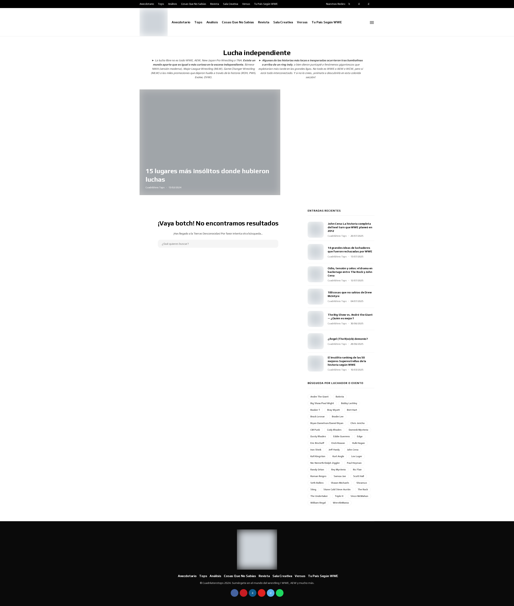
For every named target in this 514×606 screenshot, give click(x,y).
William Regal (318, 502)
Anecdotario (147, 3)
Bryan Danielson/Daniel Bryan (326, 423)
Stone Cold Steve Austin (337, 489)
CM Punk (315, 429)
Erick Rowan (338, 443)
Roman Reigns (318, 476)
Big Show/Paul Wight (322, 403)
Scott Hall (358, 476)
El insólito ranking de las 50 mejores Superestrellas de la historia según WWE (347, 361)
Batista (340, 396)
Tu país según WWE (266, 3)
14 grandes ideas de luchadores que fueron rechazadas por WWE (350, 249)
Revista (214, 3)
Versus (246, 3)
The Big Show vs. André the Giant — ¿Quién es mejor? (350, 316)
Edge (360, 436)
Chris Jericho (358, 423)
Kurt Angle (338, 456)
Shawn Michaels (340, 482)
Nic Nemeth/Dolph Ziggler (325, 463)
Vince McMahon (359, 496)
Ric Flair (357, 469)
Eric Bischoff (317, 443)
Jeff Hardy (334, 449)
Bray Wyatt (333, 409)
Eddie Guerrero (341, 436)
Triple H (339, 496)
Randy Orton (317, 469)
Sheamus (361, 482)
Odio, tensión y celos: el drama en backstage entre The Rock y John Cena (350, 272)
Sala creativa (230, 3)
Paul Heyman (354, 463)
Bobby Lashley (349, 403)
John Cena (352, 449)
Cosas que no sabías (193, 3)
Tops (161, 3)
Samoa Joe (340, 476)
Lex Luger (356, 456)
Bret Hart (352, 409)
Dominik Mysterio (358, 429)
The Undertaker (319, 496)
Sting (313, 489)
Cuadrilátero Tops (155, 187)
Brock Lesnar (317, 416)
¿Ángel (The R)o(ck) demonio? (348, 338)
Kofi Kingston (317, 456)
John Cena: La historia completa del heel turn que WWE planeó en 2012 (350, 227)
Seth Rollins (317, 482)
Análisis (172, 3)
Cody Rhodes (334, 429)
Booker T (315, 409)
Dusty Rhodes (318, 436)
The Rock (363, 489)
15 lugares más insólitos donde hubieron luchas (207, 175)
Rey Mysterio (338, 469)
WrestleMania (341, 502)
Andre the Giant (319, 396)
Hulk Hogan (358, 443)
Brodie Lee (338, 416)
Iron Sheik (315, 449)
